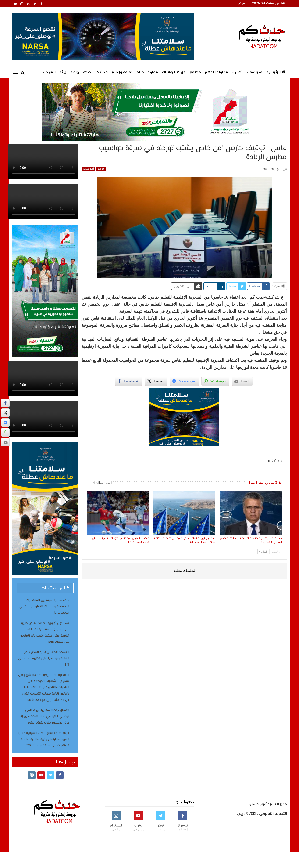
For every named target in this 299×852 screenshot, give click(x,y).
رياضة (74, 72)
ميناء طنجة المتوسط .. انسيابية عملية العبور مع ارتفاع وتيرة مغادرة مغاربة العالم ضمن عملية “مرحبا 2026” (43, 739)
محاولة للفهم (216, 72)
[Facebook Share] (5, 403)
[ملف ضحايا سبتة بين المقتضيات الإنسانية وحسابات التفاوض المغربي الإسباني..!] (251, 513)
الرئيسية (273, 72)
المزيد (51, 72)
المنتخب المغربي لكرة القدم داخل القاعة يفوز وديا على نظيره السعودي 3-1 (43, 658)
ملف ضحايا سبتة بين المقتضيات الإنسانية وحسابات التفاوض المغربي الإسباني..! (44, 607)
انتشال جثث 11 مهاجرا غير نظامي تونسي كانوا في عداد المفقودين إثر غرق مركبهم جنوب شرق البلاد (44, 717)
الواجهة (100, 169)
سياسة (256, 72)
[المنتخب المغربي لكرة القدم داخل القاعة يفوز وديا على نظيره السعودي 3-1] (118, 513)
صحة (87, 72)
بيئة (63, 72)
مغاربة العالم (147, 72)
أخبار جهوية (88, 169)
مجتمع (195, 72)
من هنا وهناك (174, 72)
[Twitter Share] (5, 412)
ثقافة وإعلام (122, 72)
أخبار (238, 72)
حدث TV (101, 72)
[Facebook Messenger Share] (5, 422)
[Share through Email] (5, 442)
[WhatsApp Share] (5, 432)
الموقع (242, 3)
